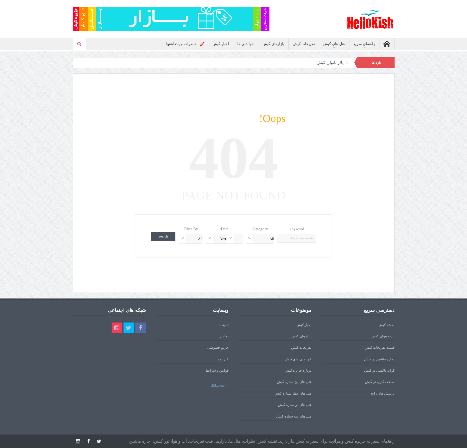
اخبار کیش (220, 44)
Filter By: (190, 229)
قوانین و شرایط (217, 370)
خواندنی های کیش (298, 359)
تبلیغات (223, 325)
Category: (260, 229)
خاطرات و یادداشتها (181, 44)
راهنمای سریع (364, 44)
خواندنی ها (245, 44)
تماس (224, 336)
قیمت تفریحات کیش (380, 347)
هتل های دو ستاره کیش (295, 405)
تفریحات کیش (304, 44)
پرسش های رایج (383, 393)
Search (163, 236)
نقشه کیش (386, 325)
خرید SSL (217, 385)
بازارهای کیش (273, 44)
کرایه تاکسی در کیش (379, 370)
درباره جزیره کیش (298, 370)
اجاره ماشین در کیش (379, 359)
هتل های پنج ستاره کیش (294, 382)
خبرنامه (223, 359)
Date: (224, 229)
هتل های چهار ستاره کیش (293, 393)
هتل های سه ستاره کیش (294, 416)
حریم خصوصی (218, 347)
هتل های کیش (334, 44)
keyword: (296, 229)
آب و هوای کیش (383, 336)
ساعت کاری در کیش (380, 382)
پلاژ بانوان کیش (329, 62)
